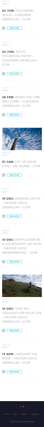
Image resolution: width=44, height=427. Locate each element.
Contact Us (35, 414)
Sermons (24, 414)
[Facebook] (20, 406)
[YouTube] (23, 406)
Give (15, 414)
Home (7, 414)
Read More (14, 28)
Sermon (5, 4)
